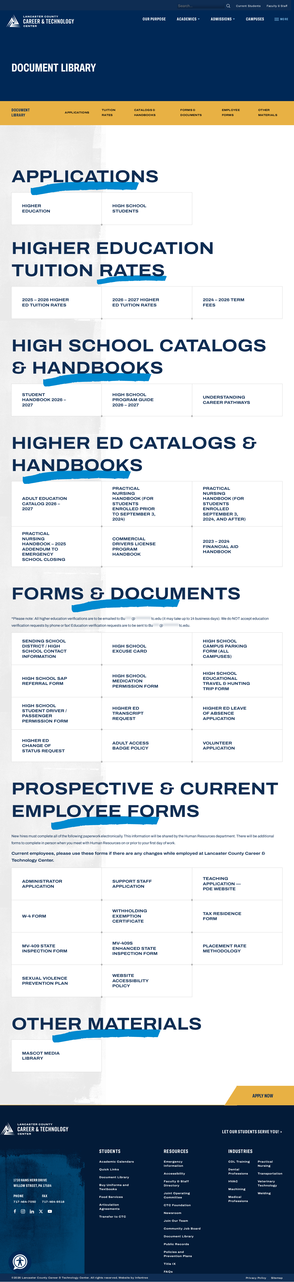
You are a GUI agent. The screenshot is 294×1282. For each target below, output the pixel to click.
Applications (77, 112)
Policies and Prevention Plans (178, 1254)
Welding (264, 1193)
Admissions (221, 19)
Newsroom (172, 1213)
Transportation (270, 1173)
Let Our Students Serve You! (251, 1131)
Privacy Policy (256, 1277)
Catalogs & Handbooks (145, 112)
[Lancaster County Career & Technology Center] (40, 22)
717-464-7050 (25, 1201)
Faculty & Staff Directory (176, 1183)
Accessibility (174, 1173)
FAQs (168, 1271)
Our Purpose (154, 19)
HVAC (233, 1181)
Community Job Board (182, 1228)
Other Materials (267, 112)
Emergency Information (173, 1163)
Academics (187, 19)
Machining (237, 1189)
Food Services (111, 1197)
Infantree (141, 1277)
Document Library (114, 1177)
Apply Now (262, 1096)
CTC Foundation (177, 1205)
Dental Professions (238, 1171)
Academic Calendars (116, 1161)
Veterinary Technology (267, 1183)
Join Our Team (176, 1220)
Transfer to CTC (112, 1216)
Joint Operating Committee (177, 1195)
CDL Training (239, 1161)
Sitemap (277, 1277)
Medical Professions (238, 1199)
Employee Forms (231, 112)
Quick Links (109, 1169)
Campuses (255, 19)
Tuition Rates (108, 112)
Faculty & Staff (277, 6)
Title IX (170, 1263)
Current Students (248, 6)
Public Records (176, 1244)
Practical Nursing (265, 1163)
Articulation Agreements (109, 1206)
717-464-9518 (53, 1201)
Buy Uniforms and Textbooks (114, 1187)
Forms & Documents (191, 112)
